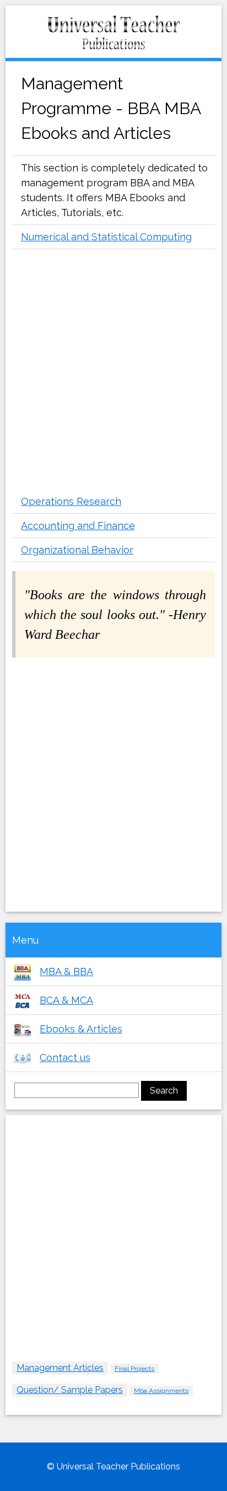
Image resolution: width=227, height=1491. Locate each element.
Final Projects (134, 1368)
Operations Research (71, 501)
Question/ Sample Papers (70, 1390)
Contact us (65, 1057)
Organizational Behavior (77, 550)
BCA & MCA (66, 1000)
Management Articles (60, 1368)
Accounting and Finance (78, 525)
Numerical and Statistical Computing (106, 237)
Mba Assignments (161, 1391)
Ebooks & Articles (81, 1029)
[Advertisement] (113, 373)
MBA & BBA (66, 971)
